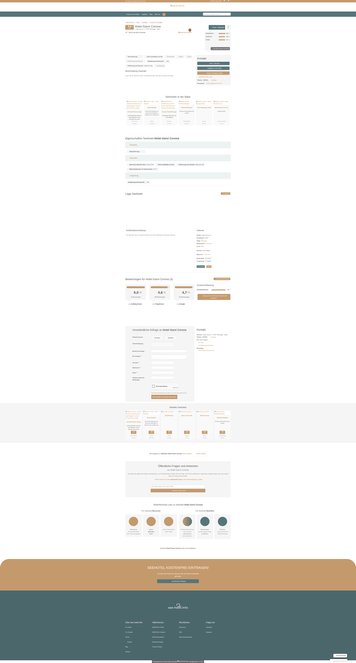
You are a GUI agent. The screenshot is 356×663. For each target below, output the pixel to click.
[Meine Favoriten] (164, 14)
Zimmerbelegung (137, 343)
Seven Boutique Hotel (204, 107)
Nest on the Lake (187, 415)
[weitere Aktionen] (228, 27)
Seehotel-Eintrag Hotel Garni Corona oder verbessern (187, 533)
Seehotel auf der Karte (205, 77)
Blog (151, 14)
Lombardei (208, 243)
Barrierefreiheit (341, 655)
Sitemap (127, 651)
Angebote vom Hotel (214, 68)
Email (134, 372)
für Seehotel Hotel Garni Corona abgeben (133, 531)
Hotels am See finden (132, 14)
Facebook (209, 627)
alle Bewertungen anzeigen (221, 48)
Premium (227, 98)
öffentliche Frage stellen (179, 490)
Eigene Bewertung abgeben (222, 279)
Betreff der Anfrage (138, 351)
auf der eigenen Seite (205, 531)
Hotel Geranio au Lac (221, 107)
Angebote (144, 14)
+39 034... (206, 80)
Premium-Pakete (157, 647)
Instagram (209, 632)
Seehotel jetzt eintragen (179, 581)
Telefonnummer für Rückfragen (138, 379)
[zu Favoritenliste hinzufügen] (128, 34)
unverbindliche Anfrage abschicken (164, 397)
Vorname (135, 362)
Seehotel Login (214, 1)
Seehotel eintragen (157, 642)
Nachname (136, 367)
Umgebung (134, 176)
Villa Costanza (204, 415)
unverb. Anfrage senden (214, 73)
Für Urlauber (129, 632)
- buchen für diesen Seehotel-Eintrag (222, 531)
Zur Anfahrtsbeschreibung (205, 345)
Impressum (182, 627)
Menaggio (204, 241)
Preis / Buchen (218, 27)
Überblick (133, 145)
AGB (180, 632)
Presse (127, 637)
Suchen (229, 14)
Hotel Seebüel (151, 107)
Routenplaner (226, 193)
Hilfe (220, 1)
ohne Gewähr (187, 454)
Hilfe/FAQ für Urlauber (158, 632)
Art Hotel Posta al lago (134, 112)
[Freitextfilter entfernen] (225, 14)
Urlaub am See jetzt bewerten (214, 297)
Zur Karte (201, 342)
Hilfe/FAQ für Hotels (158, 627)
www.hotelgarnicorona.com (214, 83)
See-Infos (133, 158)
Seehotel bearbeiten (158, 637)
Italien (202, 246)
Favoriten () (339, 661)
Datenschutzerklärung (160, 393)
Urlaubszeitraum (137, 337)
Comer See (207, 254)
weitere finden (151, 531)
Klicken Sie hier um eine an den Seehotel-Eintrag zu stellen (179, 479)
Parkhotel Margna (186, 107)
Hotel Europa (169, 415)
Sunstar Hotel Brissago (169, 112)
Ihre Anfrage (136, 356)
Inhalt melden (201, 454)
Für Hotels (128, 627)
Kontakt (209, 266)
